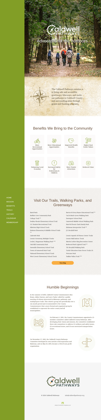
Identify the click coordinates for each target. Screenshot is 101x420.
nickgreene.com (67, 405)
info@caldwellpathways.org (74, 395)
